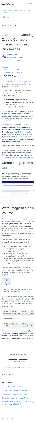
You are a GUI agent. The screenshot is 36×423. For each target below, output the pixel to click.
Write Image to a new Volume (12, 72)
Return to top (6, 374)
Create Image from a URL (11, 70)
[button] (25, 3)
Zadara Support (6, 10)
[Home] (8, 4)
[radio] (12, 358)
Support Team (12, 55)
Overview (5, 67)
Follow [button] (18, 60)
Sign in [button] (30, 3)
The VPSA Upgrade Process (12, 387)
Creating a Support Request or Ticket (15, 398)
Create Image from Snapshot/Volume (15, 157)
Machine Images (23, 132)
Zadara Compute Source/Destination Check (17, 390)
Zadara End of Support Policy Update (15, 394)
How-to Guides (18, 10)
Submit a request (26, 368)
